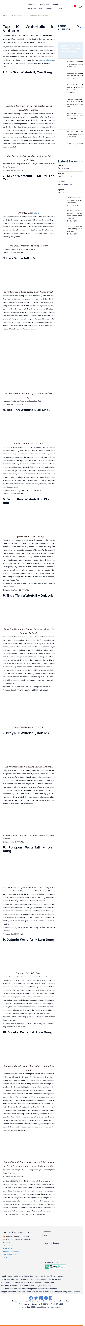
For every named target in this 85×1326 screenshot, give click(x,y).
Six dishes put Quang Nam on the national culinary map (75, 75)
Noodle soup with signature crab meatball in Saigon (70, 49)
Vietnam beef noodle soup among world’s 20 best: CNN (75, 64)
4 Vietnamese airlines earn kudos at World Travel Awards (74, 200)
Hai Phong (61, 182)
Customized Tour (34, 8)
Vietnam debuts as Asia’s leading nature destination (74, 228)
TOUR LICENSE (8, 1248)
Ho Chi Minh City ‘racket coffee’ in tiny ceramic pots (75, 134)
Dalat (16, 891)
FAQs (5, 1258)
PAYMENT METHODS (10, 1255)
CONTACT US (8, 1245)
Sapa (36, 213)
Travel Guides (16, 15)
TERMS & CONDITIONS (11, 1251)
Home (4, 15)
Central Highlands (46, 60)
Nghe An (61, 190)
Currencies (46, 1232)
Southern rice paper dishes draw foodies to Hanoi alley (75, 115)
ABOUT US (7, 1242)
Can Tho (61, 165)
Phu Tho (61, 173)
